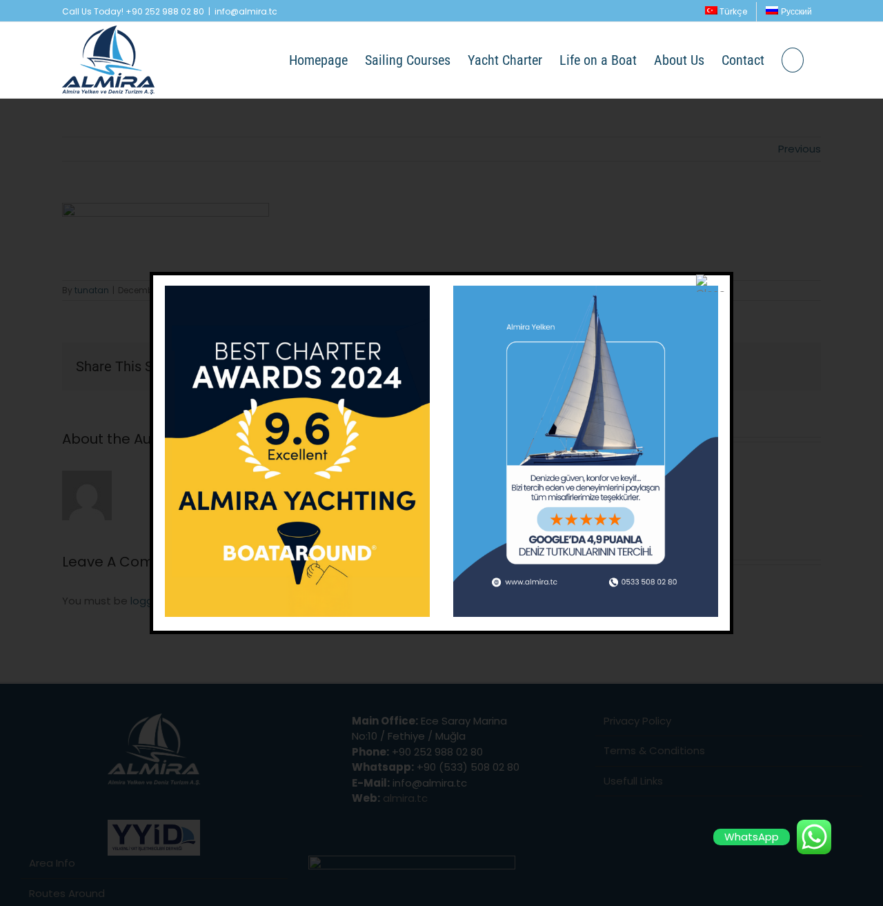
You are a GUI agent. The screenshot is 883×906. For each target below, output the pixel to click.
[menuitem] (726, 11)
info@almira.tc (246, 11)
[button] (793, 60)
